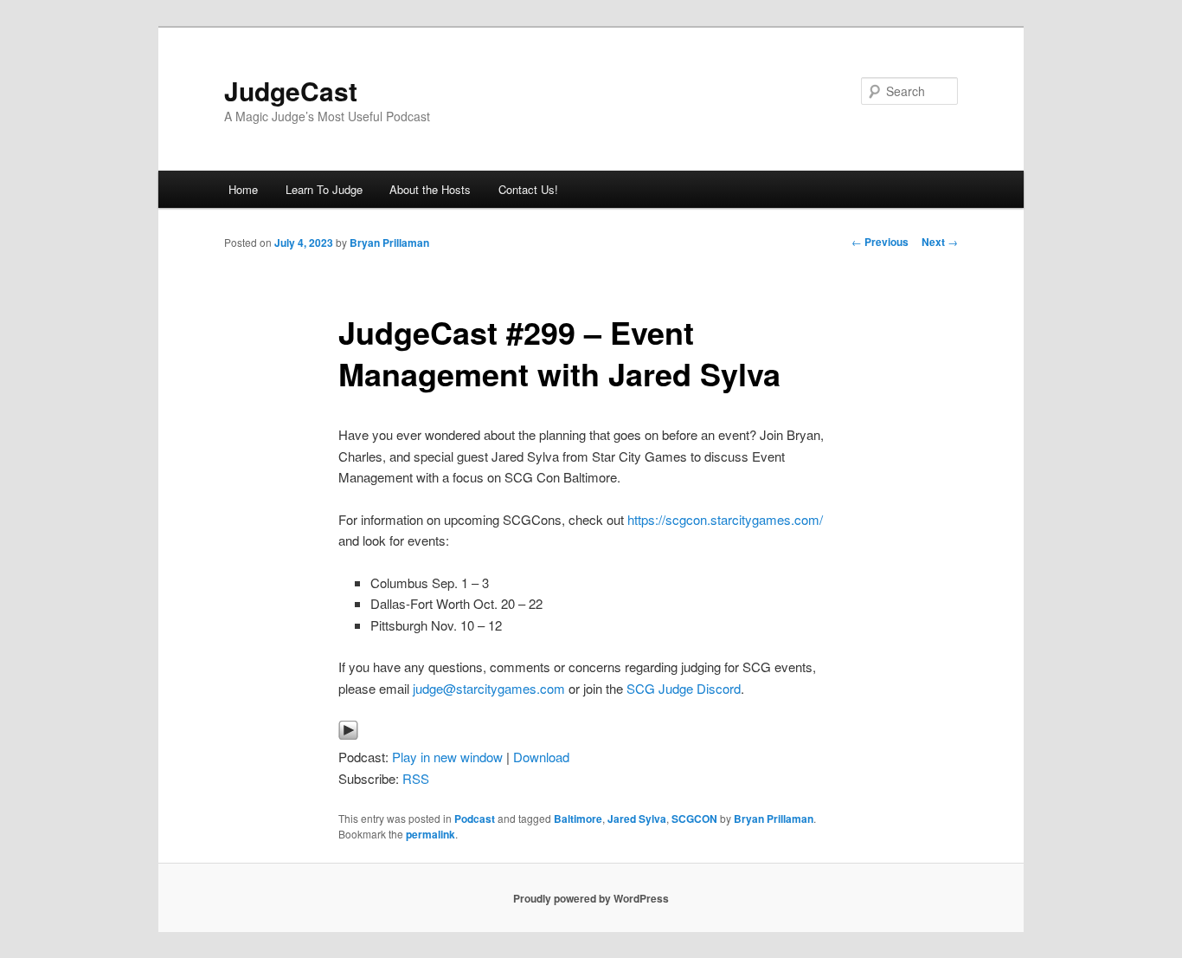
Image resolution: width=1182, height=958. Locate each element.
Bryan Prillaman (389, 242)
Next (940, 241)
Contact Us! (528, 189)
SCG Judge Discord (682, 688)
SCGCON (694, 818)
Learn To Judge (324, 189)
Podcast (474, 818)
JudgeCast (290, 90)
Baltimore (578, 818)
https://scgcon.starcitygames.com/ (725, 519)
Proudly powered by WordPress (591, 898)
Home (243, 189)
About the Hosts (430, 189)
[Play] (348, 735)
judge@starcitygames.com (489, 688)
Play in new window (447, 757)
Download (541, 757)
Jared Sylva (636, 818)
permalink (430, 834)
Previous (880, 241)
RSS (415, 778)
